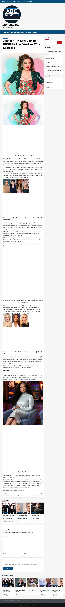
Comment (6, 536)
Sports (22, 32)
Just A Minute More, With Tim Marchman (52, 61)
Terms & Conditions (28, 1)
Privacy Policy (20, 1)
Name (5, 553)
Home (3, 1)
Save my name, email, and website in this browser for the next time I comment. (23, 564)
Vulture (14, 169)
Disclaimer (14, 1)
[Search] (62, 32)
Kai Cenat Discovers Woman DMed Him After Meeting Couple (37, 517)
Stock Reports (28, 32)
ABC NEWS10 (10, 25)
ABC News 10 (6, 50)
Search (47, 38)
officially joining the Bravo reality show (27, 161)
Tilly (20, 490)
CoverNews (36, 604)
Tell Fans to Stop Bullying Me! (36, 494)
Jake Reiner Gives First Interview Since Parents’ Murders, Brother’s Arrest (8, 518)
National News (10, 32)
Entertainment (17, 32)
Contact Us (8, 1)
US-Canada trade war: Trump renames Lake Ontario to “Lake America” (53, 66)
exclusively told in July (24, 475)
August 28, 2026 (11, 521)
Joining (10, 490)
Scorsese (17, 490)
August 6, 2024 (12, 50)
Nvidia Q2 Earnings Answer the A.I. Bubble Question (53, 57)
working (23, 490)
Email (25, 553)
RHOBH (13, 490)
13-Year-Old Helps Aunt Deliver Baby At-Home (13, 494)
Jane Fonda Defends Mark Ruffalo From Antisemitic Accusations (22, 517)
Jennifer (7, 490)
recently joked (9, 365)
